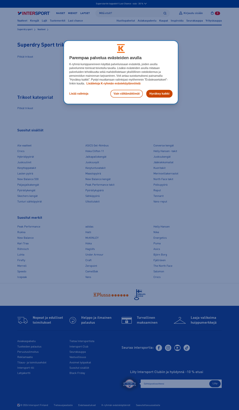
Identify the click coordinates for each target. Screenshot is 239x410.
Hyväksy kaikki (159, 93)
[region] (121, 72)
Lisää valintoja (78, 93)
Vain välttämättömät (127, 93)
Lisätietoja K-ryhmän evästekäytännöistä (113, 83)
